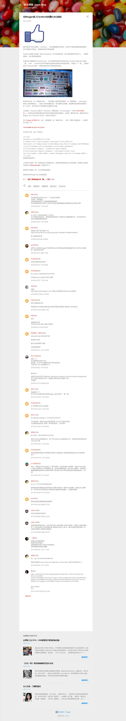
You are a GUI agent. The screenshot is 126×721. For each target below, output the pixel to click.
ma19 (33, 498)
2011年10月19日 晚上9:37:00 (40, 591)
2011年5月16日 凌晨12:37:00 (40, 504)
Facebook (62, 186)
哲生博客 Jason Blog (35, 4)
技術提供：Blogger (64, 712)
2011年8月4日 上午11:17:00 (40, 550)
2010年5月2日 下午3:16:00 (39, 206)
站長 (32, 286)
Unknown (34, 300)
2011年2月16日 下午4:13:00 (40, 409)
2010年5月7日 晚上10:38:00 (40, 294)
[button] (87, 16)
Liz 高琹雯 (34, 463)
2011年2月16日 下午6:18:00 (40, 444)
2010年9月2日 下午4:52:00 (39, 368)
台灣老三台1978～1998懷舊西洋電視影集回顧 (41, 640)
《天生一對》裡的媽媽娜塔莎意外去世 (38, 663)
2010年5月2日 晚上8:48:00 (39, 239)
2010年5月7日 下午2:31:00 (39, 280)
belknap (67, 715)
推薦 (29, 186)
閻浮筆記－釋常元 (37, 333)
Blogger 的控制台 (32, 120)
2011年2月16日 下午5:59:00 (40, 426)
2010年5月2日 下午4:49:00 (39, 222)
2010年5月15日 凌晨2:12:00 (40, 310)
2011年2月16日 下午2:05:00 (40, 397)
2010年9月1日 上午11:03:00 (40, 350)
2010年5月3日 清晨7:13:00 (39, 253)
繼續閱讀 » (85, 657)
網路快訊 (36, 186)
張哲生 (33, 212)
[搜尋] (105, 5)
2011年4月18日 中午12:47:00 (40, 493)
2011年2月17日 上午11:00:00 (40, 458)
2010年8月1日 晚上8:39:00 (39, 327)
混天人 (33, 389)
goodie (33, 245)
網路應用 (45, 186)
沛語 (32, 315)
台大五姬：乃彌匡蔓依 (32, 686)
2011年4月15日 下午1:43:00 (40, 475)
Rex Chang (34, 356)
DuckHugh (34, 259)
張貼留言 (28, 596)
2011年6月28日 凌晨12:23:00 (40, 532)
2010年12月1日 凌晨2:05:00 (40, 383)
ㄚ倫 (32, 538)
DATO (33, 194)
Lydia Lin (34, 510)
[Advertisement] (100, 42)
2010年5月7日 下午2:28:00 (39, 265)
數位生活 (53, 186)
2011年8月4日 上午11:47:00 (40, 565)
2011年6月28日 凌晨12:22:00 (40, 516)
